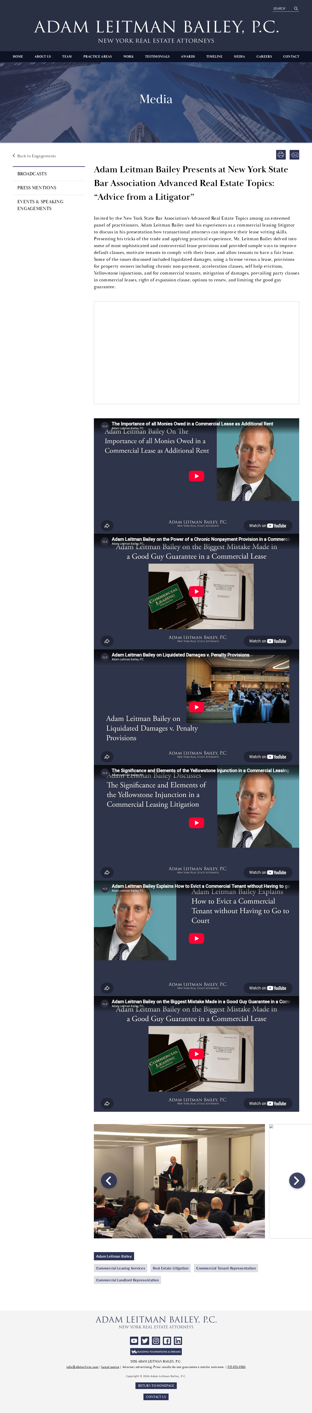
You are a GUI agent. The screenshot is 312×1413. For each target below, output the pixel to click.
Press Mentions (36, 188)
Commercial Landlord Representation (127, 1279)
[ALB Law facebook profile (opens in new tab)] (167, 1341)
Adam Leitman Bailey (114, 1256)
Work (128, 57)
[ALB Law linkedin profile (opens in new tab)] (178, 1341)
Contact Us (156, 1397)
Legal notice (110, 1367)
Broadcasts (32, 174)
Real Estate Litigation (170, 1268)
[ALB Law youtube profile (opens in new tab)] (134, 1341)
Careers (264, 57)
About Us (42, 57)
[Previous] (108, 1181)
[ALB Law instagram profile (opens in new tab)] (156, 1341)
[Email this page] (294, 155)
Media (239, 57)
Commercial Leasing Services (120, 1268)
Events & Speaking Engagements (40, 205)
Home (18, 57)
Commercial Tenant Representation (226, 1268)
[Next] (296, 1181)
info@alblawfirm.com (82, 1367)
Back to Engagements (36, 156)
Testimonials (157, 57)
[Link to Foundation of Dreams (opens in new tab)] (156, 1351)
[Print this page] (281, 155)
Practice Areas (97, 57)
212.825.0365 (236, 1367)
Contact (291, 57)
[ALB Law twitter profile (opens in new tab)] (145, 1341)
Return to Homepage (156, 1386)
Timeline (214, 57)
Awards (188, 57)
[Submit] (296, 8)
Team (67, 57)
